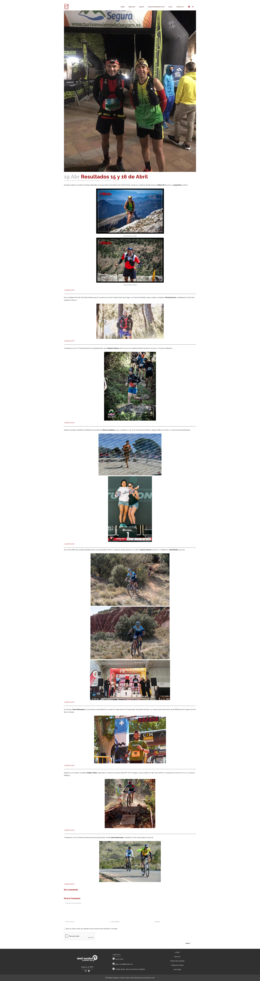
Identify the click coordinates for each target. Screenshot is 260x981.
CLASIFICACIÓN (69, 290)
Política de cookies (177, 965)
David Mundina (95, 180)
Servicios (177, 956)
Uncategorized (83, 180)
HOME (177, 952)
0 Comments (106, 180)
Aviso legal (177, 969)
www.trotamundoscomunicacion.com (142, 978)
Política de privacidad (177, 961)
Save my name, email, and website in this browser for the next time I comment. (92, 929)
